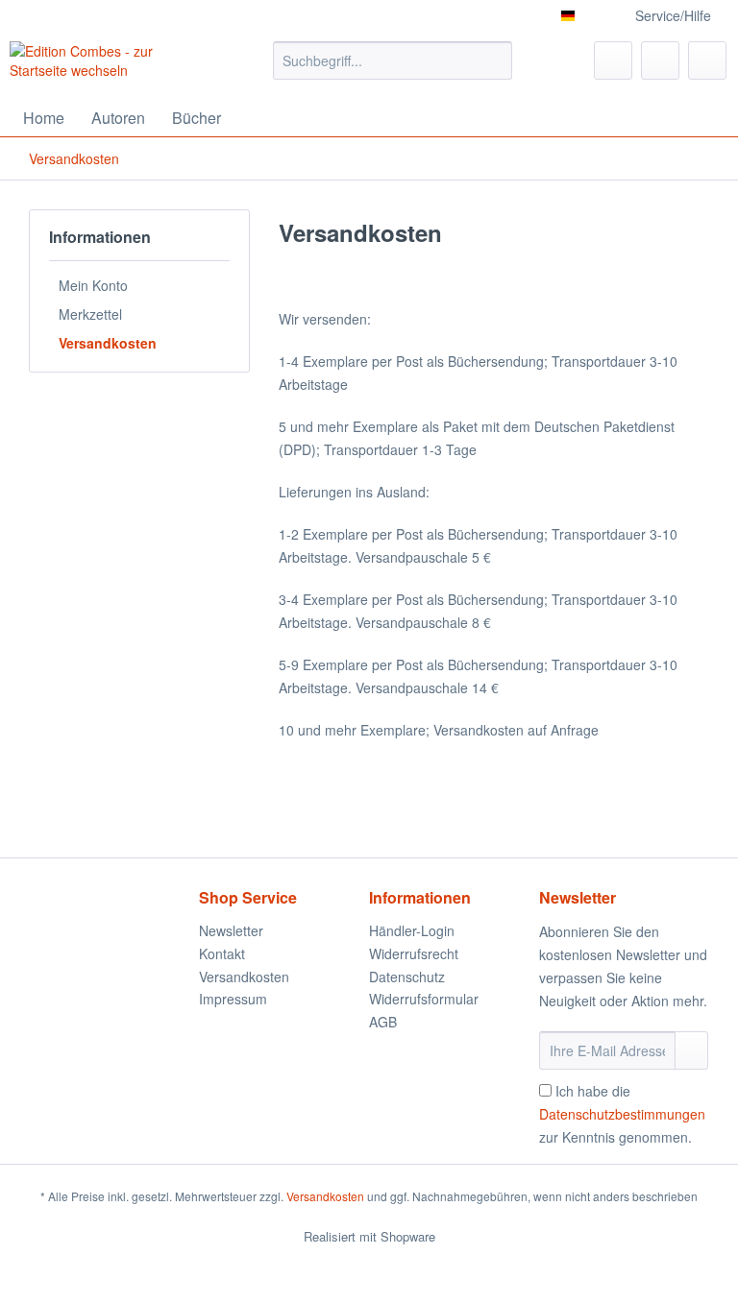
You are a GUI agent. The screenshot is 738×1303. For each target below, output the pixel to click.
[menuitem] (393, 70)
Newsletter (231, 930)
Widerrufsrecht (413, 953)
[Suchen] (494, 60)
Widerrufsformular (424, 998)
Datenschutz (407, 976)
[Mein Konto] (660, 60)
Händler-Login (412, 930)
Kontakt (222, 953)
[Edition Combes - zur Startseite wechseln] (111, 65)
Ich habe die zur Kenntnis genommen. (622, 1113)
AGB (383, 1021)
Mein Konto (93, 285)
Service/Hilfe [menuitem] (673, 15)
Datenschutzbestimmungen (622, 1113)
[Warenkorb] (707, 60)
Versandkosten (108, 342)
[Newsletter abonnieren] (691, 1050)
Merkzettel (90, 314)
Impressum (233, 998)
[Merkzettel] (613, 60)
